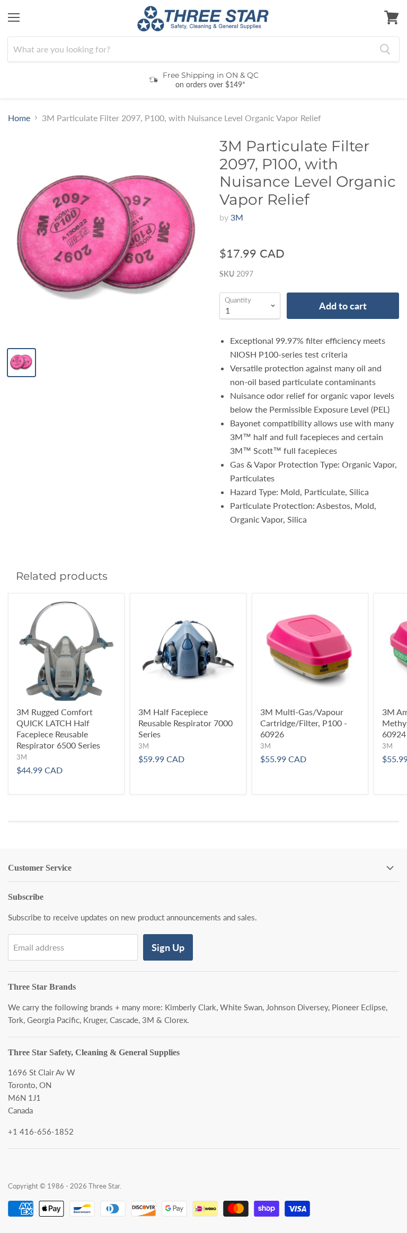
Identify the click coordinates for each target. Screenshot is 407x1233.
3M (237, 217)
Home (19, 118)
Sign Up (168, 947)
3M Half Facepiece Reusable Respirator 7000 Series (185, 723)
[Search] (385, 49)
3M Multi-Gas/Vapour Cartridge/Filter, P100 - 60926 (303, 723)
